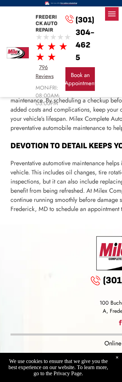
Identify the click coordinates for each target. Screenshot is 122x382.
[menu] (112, 14)
